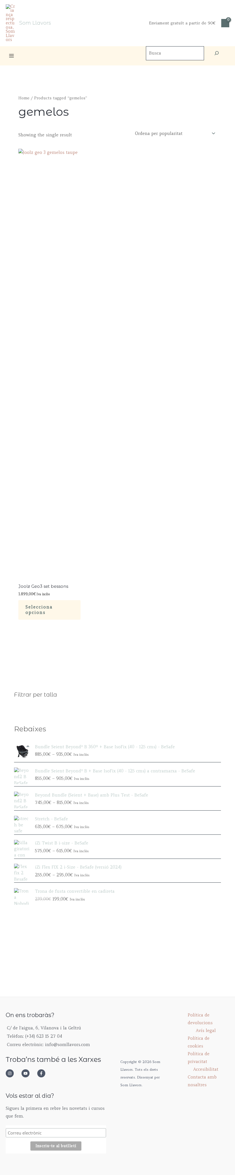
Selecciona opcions (39, 609)
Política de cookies (198, 1042)
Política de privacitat (198, 1057)
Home (24, 98)
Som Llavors (35, 23)
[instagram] (13, 1073)
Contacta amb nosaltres (202, 1080)
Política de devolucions (200, 1018)
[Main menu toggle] (11, 55)
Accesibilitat (205, 1069)
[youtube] (28, 1073)
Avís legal (206, 1030)
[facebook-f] (43, 1073)
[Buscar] (216, 53)
